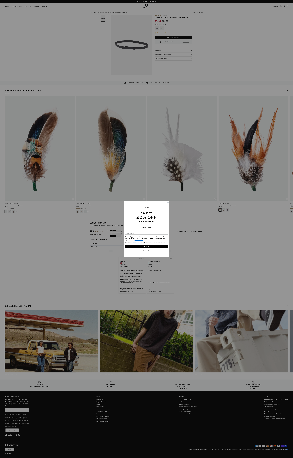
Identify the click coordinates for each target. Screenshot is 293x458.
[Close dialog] (168, 202)
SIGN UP (146, 246)
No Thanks (146, 250)
